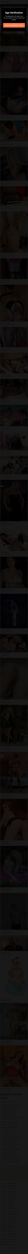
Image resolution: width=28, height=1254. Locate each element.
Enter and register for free (14, 25)
